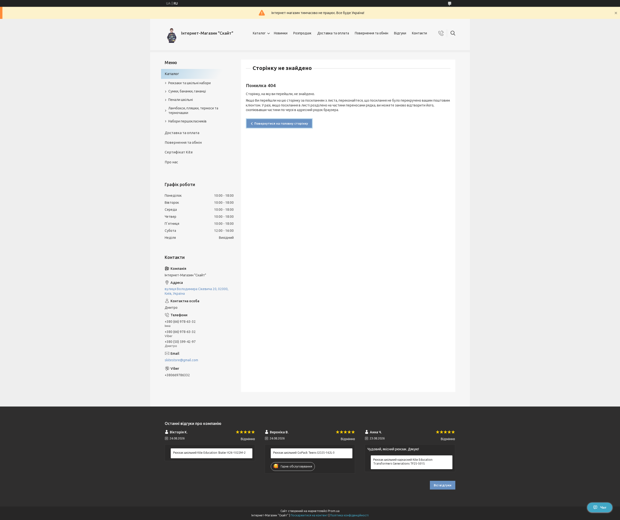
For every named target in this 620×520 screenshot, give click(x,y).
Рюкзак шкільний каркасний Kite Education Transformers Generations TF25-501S (403, 461)
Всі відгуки (442, 485)
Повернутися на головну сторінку (281, 123)
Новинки (280, 33)
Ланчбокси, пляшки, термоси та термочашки (193, 110)
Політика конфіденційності (349, 515)
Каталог (259, 33)
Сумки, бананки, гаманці (187, 91)
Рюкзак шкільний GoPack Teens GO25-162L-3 (304, 452)
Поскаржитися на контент (309, 515)
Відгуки (400, 33)
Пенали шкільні (180, 100)
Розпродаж (302, 33)
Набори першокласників (187, 121)
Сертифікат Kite (179, 152)
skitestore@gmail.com (181, 360)
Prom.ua (334, 510)
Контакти (419, 33)
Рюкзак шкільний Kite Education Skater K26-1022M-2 (209, 452)
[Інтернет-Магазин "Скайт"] (171, 33)
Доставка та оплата (333, 33)
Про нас (171, 162)
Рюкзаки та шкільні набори (189, 83)
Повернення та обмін (371, 33)
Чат (603, 507)
